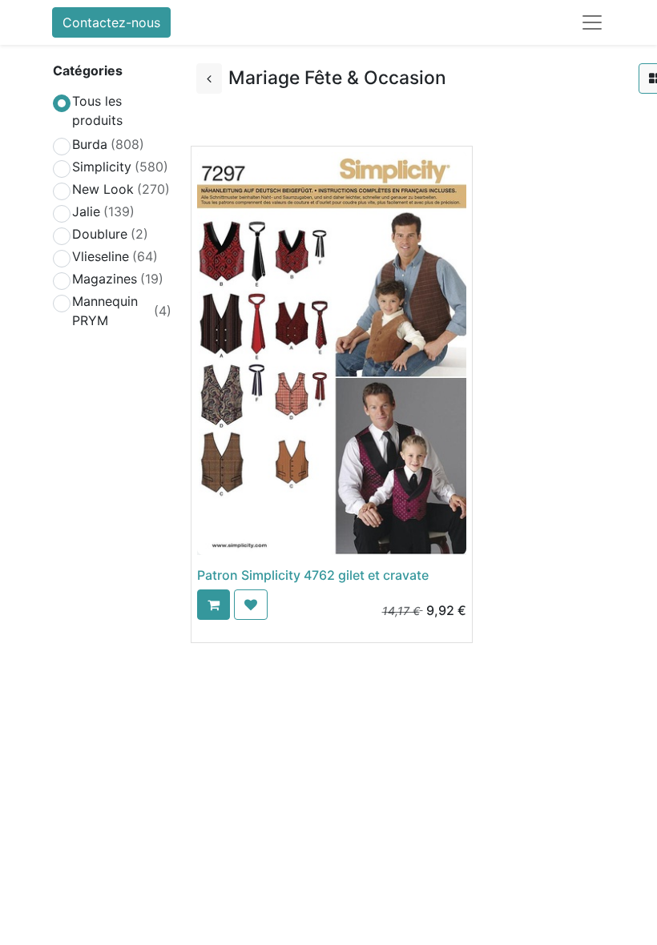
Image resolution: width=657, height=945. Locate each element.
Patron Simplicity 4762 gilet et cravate (313, 575)
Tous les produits (97, 110)
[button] (213, 604)
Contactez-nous (111, 22)
